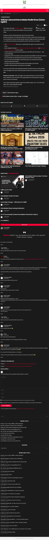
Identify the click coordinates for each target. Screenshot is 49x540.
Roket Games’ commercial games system (27, 48)
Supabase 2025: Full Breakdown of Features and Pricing (12, 490)
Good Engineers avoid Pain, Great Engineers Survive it (12, 437)
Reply (2, 244)
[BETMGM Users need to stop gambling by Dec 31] (36, 139)
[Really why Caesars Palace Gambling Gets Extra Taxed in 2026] (12, 139)
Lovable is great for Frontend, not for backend (10, 493)
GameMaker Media (13, 173)
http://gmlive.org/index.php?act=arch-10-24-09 (34, 259)
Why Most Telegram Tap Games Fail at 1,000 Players (36, 129)
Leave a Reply (24, 224)
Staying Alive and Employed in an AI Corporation (11, 516)
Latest (24, 7)
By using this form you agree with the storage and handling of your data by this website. (22, 402)
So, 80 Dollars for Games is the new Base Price (10, 440)
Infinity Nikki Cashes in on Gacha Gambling (9, 506)
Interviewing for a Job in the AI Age (8, 509)
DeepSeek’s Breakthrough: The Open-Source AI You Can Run (13, 503)
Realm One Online (11, 44)
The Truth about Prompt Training (35, 166)
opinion (3, 145)
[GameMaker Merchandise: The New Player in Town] (12, 181)
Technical (3, 126)
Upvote (11, 106)
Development (29, 126)
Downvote (37, 106)
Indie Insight (4, 125)
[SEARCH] (47, 10)
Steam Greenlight (13, 125)
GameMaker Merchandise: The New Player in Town (36, 176)
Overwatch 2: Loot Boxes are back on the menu (11, 500)
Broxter (7, 235)
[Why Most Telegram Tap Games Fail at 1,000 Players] (36, 120)
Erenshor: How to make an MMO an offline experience (11, 129)
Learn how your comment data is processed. (25, 408)
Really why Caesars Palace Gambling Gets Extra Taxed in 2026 (12, 148)
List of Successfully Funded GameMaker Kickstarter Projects (19, 214)
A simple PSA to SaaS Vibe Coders (8, 439)
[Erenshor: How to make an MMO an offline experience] (12, 120)
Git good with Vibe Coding (6, 435)
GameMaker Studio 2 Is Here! (10, 196)
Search (47, 416)
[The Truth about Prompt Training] (36, 158)
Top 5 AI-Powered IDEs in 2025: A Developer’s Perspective (13, 497)
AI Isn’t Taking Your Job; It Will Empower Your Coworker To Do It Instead (16, 528)
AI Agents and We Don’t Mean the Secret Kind (10, 512)
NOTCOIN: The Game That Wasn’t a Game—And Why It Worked (14, 522)
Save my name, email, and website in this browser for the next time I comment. (18, 400)
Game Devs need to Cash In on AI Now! (9, 525)
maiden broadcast (19, 28)
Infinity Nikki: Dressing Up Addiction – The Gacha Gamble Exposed (14, 519)
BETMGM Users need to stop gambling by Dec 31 (33, 148)
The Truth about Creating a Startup (8, 532)
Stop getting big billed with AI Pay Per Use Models (11, 487)
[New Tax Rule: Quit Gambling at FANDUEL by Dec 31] (12, 158)
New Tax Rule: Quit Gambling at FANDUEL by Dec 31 (10, 166)
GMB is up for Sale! (6, 190)
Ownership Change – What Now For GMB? (14, 202)
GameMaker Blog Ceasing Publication (12, 208)
